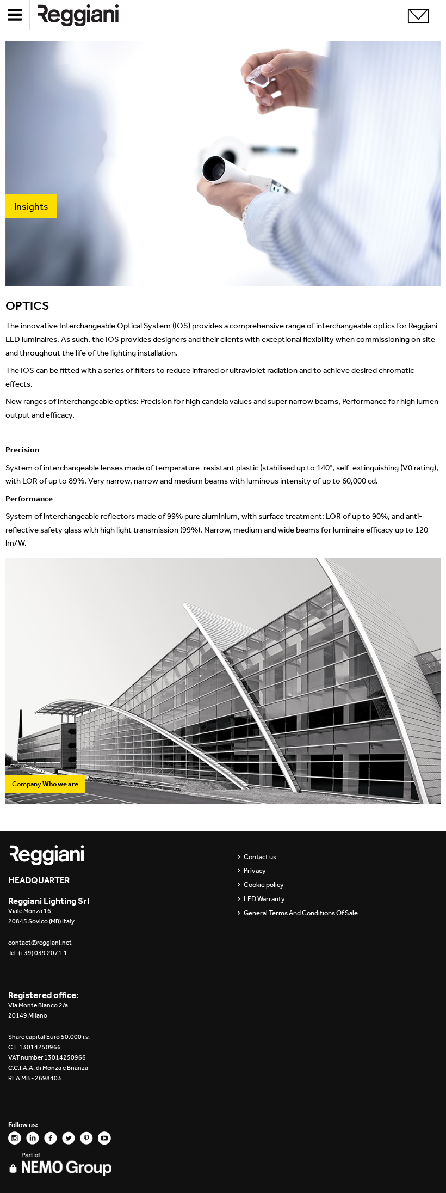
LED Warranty (264, 899)
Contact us (260, 857)
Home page (87, 15)
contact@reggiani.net (40, 942)
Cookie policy (264, 884)
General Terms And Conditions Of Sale (301, 913)
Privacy (255, 870)
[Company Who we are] (223, 798)
